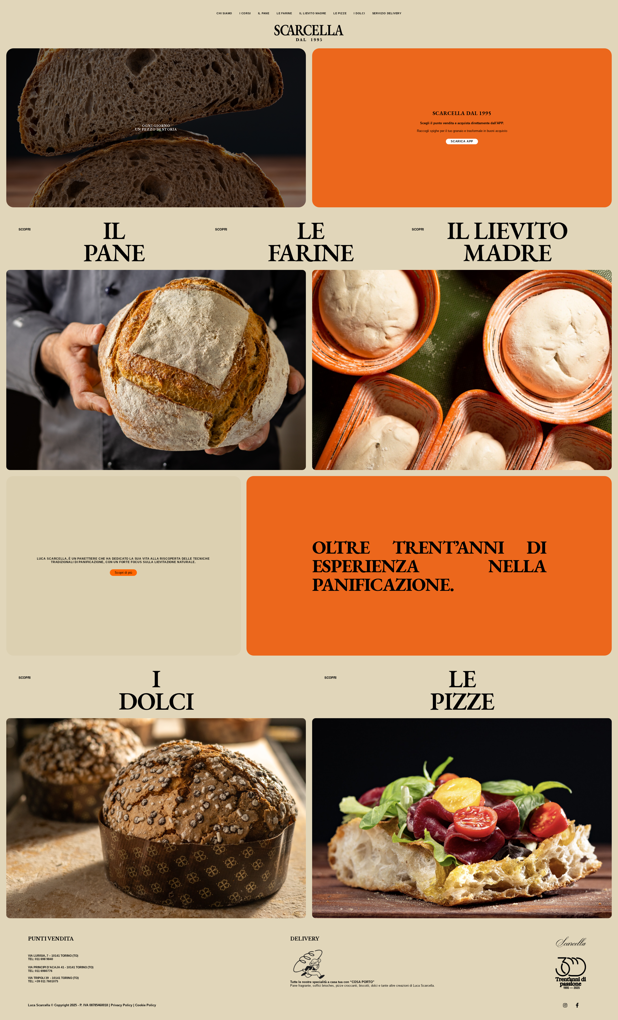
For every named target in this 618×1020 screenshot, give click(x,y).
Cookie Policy (145, 1005)
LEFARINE (310, 241)
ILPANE (113, 241)
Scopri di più (123, 572)
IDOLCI (156, 689)
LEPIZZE (462, 689)
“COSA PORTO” (362, 982)
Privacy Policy (121, 1005)
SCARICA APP (462, 141)
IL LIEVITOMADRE (507, 241)
